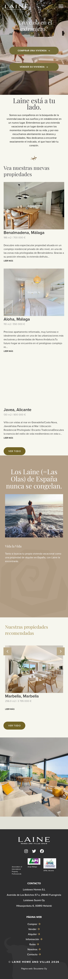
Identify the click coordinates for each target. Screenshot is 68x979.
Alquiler (32, 934)
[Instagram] (26, 851)
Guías (32, 944)
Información (32, 939)
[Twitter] (34, 851)
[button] (61, 651)
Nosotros (32, 949)
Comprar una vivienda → (34, 50)
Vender (32, 929)
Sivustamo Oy (40, 968)
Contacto (32, 954)
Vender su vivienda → (34, 67)
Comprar (32, 924)
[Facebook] (42, 851)
